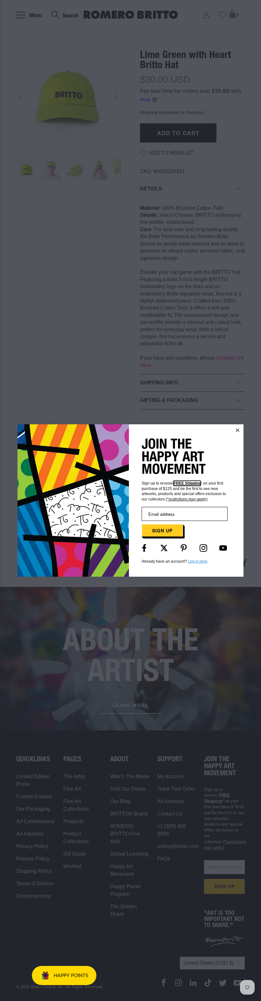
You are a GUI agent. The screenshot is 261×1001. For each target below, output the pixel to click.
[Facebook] (144, 548)
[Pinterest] (183, 548)
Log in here (198, 561)
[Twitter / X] (164, 548)
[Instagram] (203, 548)
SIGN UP (162, 530)
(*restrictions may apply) (187, 499)
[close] (237, 430)
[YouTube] (223, 548)
